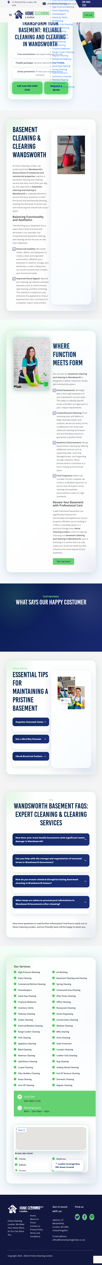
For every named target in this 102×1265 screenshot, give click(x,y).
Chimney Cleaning (26, 1013)
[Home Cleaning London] (33, 15)
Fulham (60, 1164)
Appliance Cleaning (27, 1043)
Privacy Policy (36, 1229)
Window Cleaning (60, 79)
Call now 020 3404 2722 (27, 87)
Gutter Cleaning (59, 3)
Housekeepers (59, 14)
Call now (88, 15)
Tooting (22, 1170)
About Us (34, 1219)
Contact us (35, 1226)
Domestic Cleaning (65, 1079)
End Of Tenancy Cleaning (68, 1073)
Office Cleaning (59, 31)
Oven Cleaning (59, 41)
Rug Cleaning (58, 62)
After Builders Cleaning (29, 1073)
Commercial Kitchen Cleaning (32, 984)
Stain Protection (59, 73)
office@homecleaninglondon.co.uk (68, 1239)
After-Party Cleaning (66, 996)
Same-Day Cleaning (61, 66)
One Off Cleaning (60, 34)
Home (33, 1215)
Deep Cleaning (25, 1079)
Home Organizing (60, 10)
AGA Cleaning (58, 83)
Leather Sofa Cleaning (62, 24)
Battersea (61, 1159)
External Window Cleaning (30, 1025)
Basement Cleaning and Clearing (71, 978)
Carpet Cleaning (25, 1067)
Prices (33, 1222)
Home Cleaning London (42, 1255)
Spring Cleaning (59, 69)
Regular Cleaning (60, 55)
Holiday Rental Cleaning (63, 86)
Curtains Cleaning (64, 1049)
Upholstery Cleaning (61, 76)
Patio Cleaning (59, 45)
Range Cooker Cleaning (63, 52)
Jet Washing (57, 20)
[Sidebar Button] (10, 15)
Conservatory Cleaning (67, 1019)
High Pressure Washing (63, 7)
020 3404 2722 (32, 1101)
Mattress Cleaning (60, 27)
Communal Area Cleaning (68, 990)
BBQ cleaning (62, 1031)
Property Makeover (61, 48)
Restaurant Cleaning (61, 59)
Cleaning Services (60, 38)
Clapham (60, 1170)
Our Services (63, 561)
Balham (22, 1164)
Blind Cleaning (24, 1049)
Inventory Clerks (59, 17)
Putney (22, 1159)
